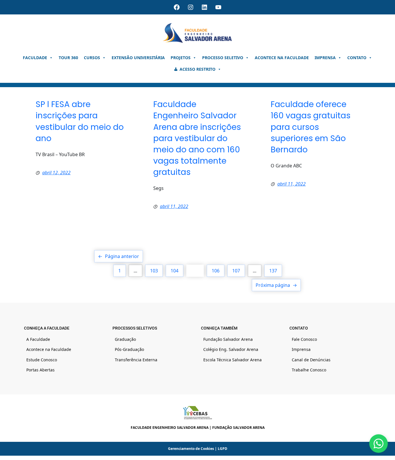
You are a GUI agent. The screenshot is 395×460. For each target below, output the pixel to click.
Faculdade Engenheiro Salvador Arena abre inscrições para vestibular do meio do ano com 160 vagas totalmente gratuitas (197, 138)
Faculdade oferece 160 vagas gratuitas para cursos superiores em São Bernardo (310, 127)
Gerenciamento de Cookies (191, 448)
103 (154, 271)
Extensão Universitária (138, 57)
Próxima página (276, 285)
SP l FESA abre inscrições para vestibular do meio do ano (80, 121)
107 (236, 271)
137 (273, 271)
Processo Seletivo (222, 57)
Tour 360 (68, 57)
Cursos (92, 57)
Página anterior (118, 256)
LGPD (222, 448)
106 (215, 271)
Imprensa (325, 57)
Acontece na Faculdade (282, 57)
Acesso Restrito (197, 69)
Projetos (181, 57)
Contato (356, 57)
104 (174, 271)
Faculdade (35, 57)
